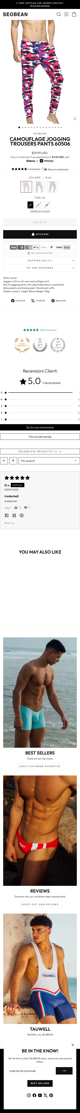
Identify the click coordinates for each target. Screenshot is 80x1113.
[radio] (26, 187)
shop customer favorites (39, 766)
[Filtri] (13, 460)
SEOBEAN (40, 133)
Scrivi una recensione (40, 427)
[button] (19, 168)
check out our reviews (40, 904)
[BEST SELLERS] (40, 692)
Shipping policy (40, 260)
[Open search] (4, 460)
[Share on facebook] (6, 515)
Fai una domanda (40, 267)
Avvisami (42, 234)
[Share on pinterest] (21, 515)
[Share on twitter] (14, 516)
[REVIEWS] (40, 830)
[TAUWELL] (40, 969)
